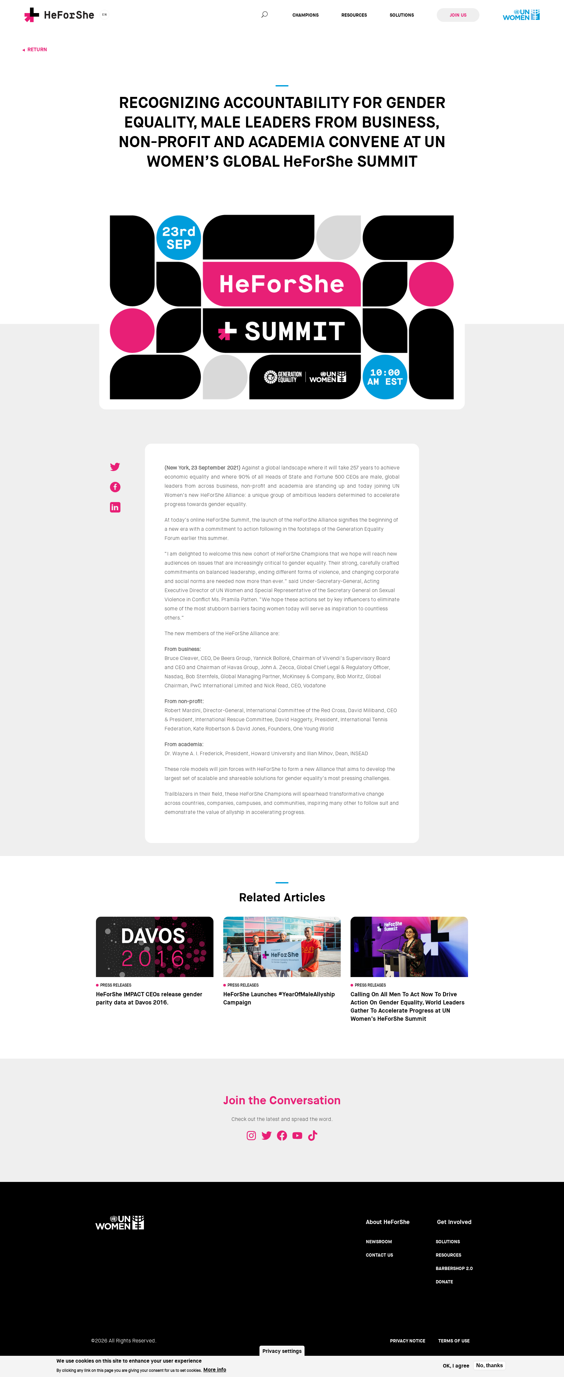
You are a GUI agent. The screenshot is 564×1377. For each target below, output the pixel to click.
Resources (354, 15)
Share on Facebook (115, 487)
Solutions (402, 15)
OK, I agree (456, 1365)
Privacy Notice (407, 1341)
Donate (444, 1282)
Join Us (458, 15)
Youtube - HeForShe (297, 1135)
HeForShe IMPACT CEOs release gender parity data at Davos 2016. (149, 998)
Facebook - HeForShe (282, 1135)
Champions (305, 15)
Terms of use (454, 1341)
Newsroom (379, 1242)
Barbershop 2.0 (454, 1268)
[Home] (59, 15)
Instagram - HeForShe (251, 1135)
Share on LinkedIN (115, 507)
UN (521, 15)
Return (37, 49)
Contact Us (379, 1255)
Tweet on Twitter (115, 467)
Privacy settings (282, 1351)
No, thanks (489, 1365)
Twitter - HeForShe (266, 1135)
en (104, 14)
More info (214, 1369)
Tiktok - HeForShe (312, 1135)
